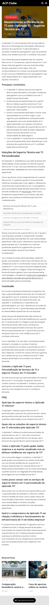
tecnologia (26, 191)
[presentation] (43, 577)
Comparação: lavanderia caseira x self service (12, 585)
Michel (5, 591)
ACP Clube (9, 3)
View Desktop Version (25, 600)
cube (9, 34)
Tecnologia (11, 17)
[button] (46, 3)
